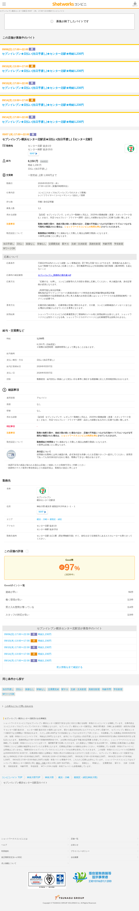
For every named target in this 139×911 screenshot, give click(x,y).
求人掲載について (8, 863)
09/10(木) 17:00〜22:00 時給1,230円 (27, 647)
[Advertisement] (69, 808)
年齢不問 (106, 689)
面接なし (29, 689)
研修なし (41, 689)
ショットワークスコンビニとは (14, 839)
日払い (19, 689)
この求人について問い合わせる (19, 706)
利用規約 (5, 851)
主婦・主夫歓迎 (78, 689)
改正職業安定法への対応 (11, 857)
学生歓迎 (118, 689)
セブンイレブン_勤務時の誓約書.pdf (54, 275)
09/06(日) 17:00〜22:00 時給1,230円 (27, 634)
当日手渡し (8, 689)
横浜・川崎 (42, 519)
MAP (32, 153)
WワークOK (8, 694)
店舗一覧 (74, 839)
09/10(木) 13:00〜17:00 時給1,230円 (27, 640)
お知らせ (74, 845)
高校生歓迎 (94, 689)
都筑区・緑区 (55, 519)
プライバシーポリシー (80, 851)
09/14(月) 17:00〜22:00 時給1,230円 (27, 660)
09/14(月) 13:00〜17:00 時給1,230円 (27, 654)
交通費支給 (53, 689)
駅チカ (65, 689)
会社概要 (74, 857)
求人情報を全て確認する (69, 667)
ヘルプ (4, 845)
